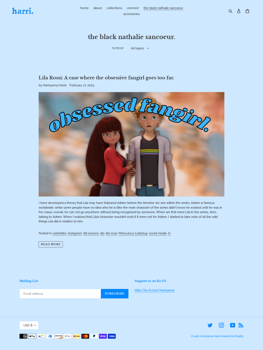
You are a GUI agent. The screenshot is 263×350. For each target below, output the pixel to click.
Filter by (118, 48)
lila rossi (111, 233)
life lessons (91, 233)
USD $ (27, 325)
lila (102, 233)
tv (169, 233)
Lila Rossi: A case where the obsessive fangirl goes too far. (106, 78)
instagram (75, 233)
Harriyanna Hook (210, 336)
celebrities (59, 233)
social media (158, 233)
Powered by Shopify (231, 336)
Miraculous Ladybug (133, 233)
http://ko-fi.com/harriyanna (154, 290)
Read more (51, 244)
